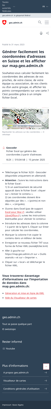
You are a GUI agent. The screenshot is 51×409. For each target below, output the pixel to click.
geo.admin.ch (15, 22)
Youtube (10, 348)
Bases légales (18, 405)
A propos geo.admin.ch (16, 372)
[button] (46, 366)
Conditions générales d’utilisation (21, 388)
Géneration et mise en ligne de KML (24, 293)
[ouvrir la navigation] (46, 22)
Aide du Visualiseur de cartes (21, 297)
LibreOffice (11, 215)
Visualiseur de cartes (14, 380)
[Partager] (47, 33)
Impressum (6, 405)
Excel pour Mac (13, 212)
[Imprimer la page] (41, 33)
